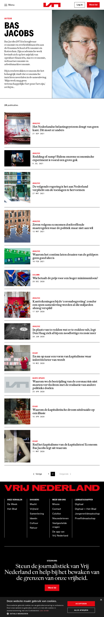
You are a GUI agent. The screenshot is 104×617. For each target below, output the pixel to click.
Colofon (56, 513)
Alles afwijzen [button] (81, 610)
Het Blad (12, 508)
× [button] (101, 600)
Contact (56, 508)
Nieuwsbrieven (60, 518)
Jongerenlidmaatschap (87, 513)
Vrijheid (34, 508)
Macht (33, 504)
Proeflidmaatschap (85, 518)
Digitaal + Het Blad (85, 508)
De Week (12, 504)
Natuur (33, 527)
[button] (36, 613)
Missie (56, 504)
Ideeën (33, 518)
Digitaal (79, 504)
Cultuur (34, 523)
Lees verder (44, 610)
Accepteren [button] (81, 604)
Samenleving (37, 513)
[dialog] (52, 607)
